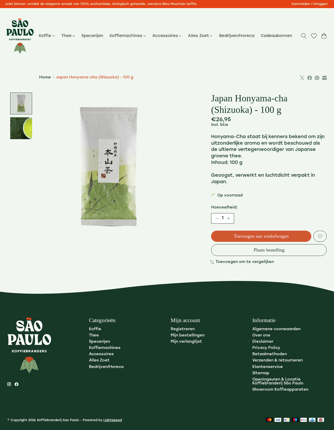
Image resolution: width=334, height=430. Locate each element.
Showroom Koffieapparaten (280, 390)
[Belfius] (303, 420)
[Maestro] (295, 420)
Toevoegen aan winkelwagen (261, 236)
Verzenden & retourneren (277, 361)
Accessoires (101, 354)
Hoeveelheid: (224, 208)
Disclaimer (262, 342)
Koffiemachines (105, 348)
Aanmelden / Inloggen (309, 4)
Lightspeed (112, 420)
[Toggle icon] (303, 36)
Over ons (261, 335)
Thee (94, 335)
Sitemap (260, 373)
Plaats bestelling (269, 250)
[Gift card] (321, 420)
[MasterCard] (269, 420)
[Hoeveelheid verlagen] (217, 218)
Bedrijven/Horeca (236, 36)
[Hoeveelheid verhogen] (228, 218)
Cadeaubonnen (276, 36)
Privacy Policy (266, 348)
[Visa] (278, 420)
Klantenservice (267, 367)
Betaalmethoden (269, 354)
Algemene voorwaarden (276, 329)
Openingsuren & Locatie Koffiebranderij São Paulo (277, 381)
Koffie (95, 329)
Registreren (183, 329)
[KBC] (312, 420)
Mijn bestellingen (188, 335)
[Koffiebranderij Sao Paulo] (20, 36)
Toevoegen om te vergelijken (245, 262)
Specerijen (92, 36)
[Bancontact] (286, 420)
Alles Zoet (99, 361)
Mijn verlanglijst (186, 342)
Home (45, 77)
